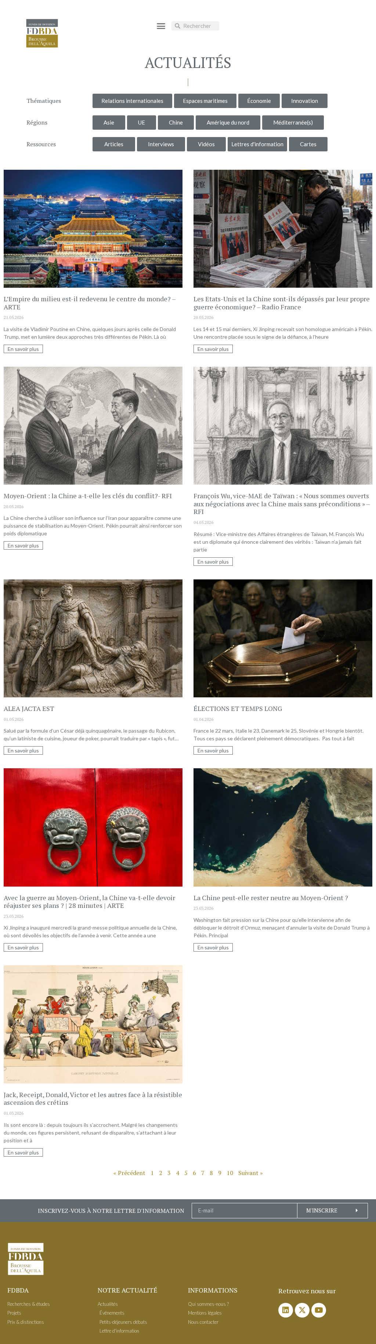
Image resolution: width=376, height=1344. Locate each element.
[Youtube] (318, 1310)
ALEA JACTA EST (29, 708)
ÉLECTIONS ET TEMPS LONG (238, 708)
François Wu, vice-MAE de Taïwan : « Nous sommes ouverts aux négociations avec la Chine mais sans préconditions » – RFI (282, 503)
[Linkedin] (285, 1310)
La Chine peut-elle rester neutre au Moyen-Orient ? (271, 897)
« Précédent (129, 1173)
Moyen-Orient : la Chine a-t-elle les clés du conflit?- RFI (88, 495)
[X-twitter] (302, 1310)
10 (230, 1173)
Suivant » (250, 1173)
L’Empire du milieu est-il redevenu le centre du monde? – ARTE (90, 302)
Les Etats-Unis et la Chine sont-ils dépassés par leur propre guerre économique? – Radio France (282, 302)
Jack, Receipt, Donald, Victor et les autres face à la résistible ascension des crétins (93, 1098)
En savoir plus (23, 349)
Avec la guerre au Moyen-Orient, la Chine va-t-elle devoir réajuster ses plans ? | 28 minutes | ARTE (89, 901)
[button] (161, 26)
